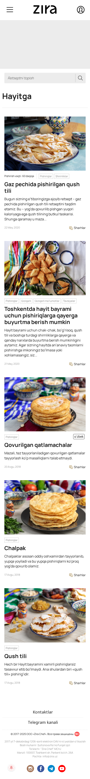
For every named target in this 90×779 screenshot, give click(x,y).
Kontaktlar (43, 712)
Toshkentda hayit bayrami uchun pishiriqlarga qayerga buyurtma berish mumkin (41, 315)
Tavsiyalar (69, 301)
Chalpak (15, 548)
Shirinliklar (61, 176)
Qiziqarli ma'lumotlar (47, 301)
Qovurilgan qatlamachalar (38, 445)
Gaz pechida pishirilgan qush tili (42, 187)
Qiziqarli (26, 301)
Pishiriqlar (46, 176)
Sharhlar (79, 228)
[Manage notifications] (11, 767)
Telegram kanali (43, 722)
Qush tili (15, 656)
